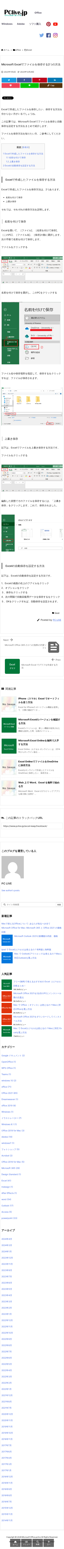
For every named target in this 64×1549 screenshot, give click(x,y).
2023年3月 (6, 1301)
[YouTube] (55, 24)
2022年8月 (6, 1345)
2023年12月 (7, 1257)
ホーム (6, 50)
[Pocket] (11, 85)
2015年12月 (7, 1508)
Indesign (7, 1187)
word (6, 1199)
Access (6, 1212)
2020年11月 (7, 1420)
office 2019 (8, 1105)
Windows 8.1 (9, 1124)
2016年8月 (6, 1495)
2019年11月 (7, 1426)
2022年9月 (6, 1339)
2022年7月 (6, 1351)
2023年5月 (6, 1289)
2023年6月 (6, 1282)
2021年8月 (6, 1401)
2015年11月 (7, 1514)
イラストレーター (11, 1118)
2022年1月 (6, 1389)
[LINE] (29, 85)
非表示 (25, 147)
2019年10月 (7, 1433)
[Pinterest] (48, 24)
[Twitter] (41, 35)
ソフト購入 (35, 23)
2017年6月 (6, 1451)
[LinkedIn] (55, 80)
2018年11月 (7, 1439)
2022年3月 (6, 1376)
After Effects (9, 1193)
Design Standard (11, 1174)
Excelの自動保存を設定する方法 (19, 165)
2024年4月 (6, 1239)
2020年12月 (7, 1414)
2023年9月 (6, 1270)
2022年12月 (7, 1320)
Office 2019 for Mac (12, 1130)
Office (38, 12)
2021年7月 (6, 1408)
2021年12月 (7, 1395)
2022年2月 (6, 1382)
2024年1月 (6, 1251)
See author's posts (10, 890)
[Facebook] (48, 35)
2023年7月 (6, 1276)
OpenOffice (8, 1061)
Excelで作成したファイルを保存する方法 (23, 153)
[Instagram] (55, 35)
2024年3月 (6, 1245)
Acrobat (7, 1155)
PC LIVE (57, 620)
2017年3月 (6, 1464)
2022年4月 (6, 1370)
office (18, 50)
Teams (6, 1074)
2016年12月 (7, 1476)
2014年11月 (7, 1520)
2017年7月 (6, 1445)
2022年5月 (6, 1364)
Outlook (7, 1205)
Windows (7, 23)
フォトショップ (10, 1149)
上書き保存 (13, 161)
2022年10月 (7, 1332)
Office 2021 (9, 1093)
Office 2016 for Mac (12, 1162)
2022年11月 (7, 1326)
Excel (29, 50)
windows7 (7, 1143)
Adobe (21, 23)
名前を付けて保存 (16, 157)
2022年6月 (6, 1357)
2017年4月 (6, 1458)
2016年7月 (6, 1501)
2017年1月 (6, 1470)
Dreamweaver (9, 1099)
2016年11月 (7, 1483)
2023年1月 (6, 1314)
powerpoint (9, 1218)
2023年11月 (7, 1264)
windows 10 (8, 1080)
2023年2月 (6, 1307)
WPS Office (8, 1068)
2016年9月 (6, 1489)
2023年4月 (6, 1295)
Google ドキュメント (13, 1055)
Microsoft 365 (10, 1168)
